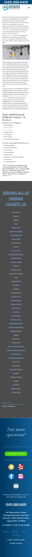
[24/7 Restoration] (13, 7)
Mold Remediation (8, 127)
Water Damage (8, 130)
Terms (24, 531)
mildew (4, 30)
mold (9, 30)
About (6, 531)
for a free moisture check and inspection (15, 170)
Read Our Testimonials (8, 406)
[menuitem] (29, 8)
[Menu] (29, 8)
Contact (15, 531)
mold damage (10, 35)
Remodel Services (22, 143)
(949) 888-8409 (14, 19)
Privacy (16, 535)
